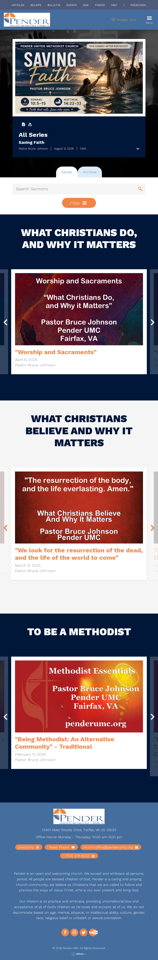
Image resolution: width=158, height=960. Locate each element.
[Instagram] (74, 932)
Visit (114, 5)
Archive (90, 172)
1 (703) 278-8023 (76, 856)
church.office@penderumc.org (108, 847)
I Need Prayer (59, 847)
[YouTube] (93, 932)
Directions (26, 847)
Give (86, 5)
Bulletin (53, 5)
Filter (75, 203)
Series (66, 172)
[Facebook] (65, 932)
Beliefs (35, 5)
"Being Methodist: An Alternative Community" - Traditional (64, 743)
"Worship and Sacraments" (56, 352)
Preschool (138, 5)
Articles (18, 5)
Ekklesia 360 (79, 954)
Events (71, 5)
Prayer (100, 5)
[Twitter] (83, 932)
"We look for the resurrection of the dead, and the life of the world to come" (79, 554)
